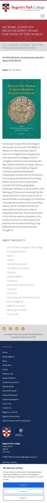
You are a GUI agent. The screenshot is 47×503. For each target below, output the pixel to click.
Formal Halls (13, 314)
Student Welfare (14, 276)
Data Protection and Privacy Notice (23, 297)
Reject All (23, 498)
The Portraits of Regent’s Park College (25, 247)
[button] (42, 16)
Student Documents (17, 264)
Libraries (11, 272)
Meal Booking (8, 386)
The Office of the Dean (18, 268)
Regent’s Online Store (11, 416)
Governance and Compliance (21, 284)
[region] (23, 483)
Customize (23, 491)
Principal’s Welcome (16, 251)
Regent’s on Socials (16, 305)
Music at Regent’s (15, 301)
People (10, 259)
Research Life (7, 373)
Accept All (23, 485)
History (10, 255)
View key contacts (9, 462)
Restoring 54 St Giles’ (17, 309)
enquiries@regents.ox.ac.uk (26, 457)
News (4, 361)
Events (5, 369)
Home (4, 352)
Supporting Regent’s (10, 399)
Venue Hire (6, 403)
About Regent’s (13, 240)
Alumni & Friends (9, 391)
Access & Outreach (9, 395)
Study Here (6, 365)
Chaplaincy (12, 280)
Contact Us (12, 293)
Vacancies (12, 289)
